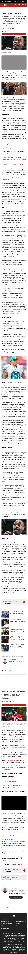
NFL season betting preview (12, 760)
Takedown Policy (5, 921)
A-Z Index (3, 926)
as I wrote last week (11, 191)
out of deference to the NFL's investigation (12, 165)
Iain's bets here (18, 864)
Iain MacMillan (4, 701)
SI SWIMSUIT (8, 1)
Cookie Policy (19, 919)
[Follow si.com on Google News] (24, 602)
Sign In (24, 4)
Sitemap (18, 923)
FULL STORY (5, 153)
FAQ (17, 926)
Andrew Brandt (5, 28)
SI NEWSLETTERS (16, 1)
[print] (11, 671)
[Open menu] (2, 5)
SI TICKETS (24, 1)
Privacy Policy (4, 919)
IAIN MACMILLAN (13, 888)
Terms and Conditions (21, 921)
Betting (7, 907)
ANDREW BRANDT (13, 659)
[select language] (19, 5)
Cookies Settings (5, 928)
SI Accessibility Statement (7, 923)
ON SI (2, 1)
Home (2, 678)
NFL (7, 678)
